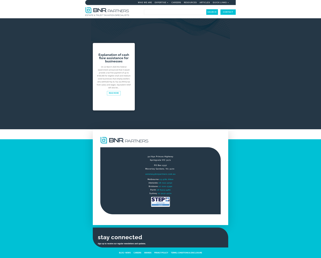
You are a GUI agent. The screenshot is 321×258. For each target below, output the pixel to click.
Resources (190, 3)
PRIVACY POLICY (161, 253)
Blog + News (125, 253)
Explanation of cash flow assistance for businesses (114, 76)
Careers (176, 3)
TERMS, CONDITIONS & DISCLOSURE (186, 253)
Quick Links (220, 3)
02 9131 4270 (165, 193)
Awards (147, 253)
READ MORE (114, 93)
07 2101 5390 (165, 186)
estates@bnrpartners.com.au (160, 174)
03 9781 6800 (166, 179)
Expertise (160, 3)
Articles (205, 3)
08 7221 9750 (165, 183)
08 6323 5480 (164, 190)
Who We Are (145, 3)
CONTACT (228, 12)
